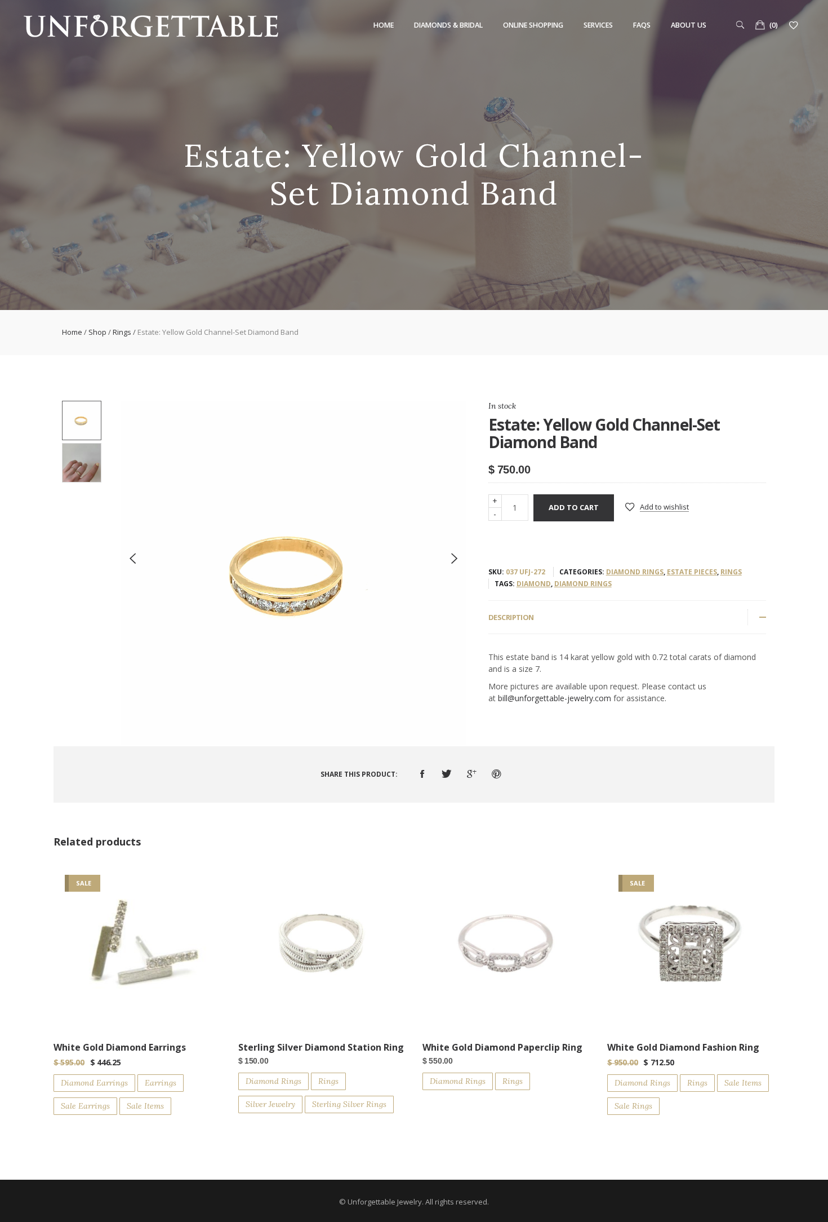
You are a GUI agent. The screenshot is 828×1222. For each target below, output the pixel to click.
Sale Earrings (85, 1106)
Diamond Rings (635, 572)
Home (383, 25)
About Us (688, 25)
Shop (97, 332)
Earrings (160, 1083)
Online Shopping (533, 25)
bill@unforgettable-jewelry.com (554, 698)
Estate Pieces (692, 572)
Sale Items (145, 1106)
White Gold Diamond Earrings (120, 1047)
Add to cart (574, 507)
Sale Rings (633, 1106)
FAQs (642, 25)
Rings (122, 332)
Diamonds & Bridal (448, 25)
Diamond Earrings (94, 1083)
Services (598, 25)
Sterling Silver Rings (349, 1104)
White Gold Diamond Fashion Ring (683, 1047)
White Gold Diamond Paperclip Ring (502, 1047)
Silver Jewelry (270, 1104)
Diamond (534, 583)
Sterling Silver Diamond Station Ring (321, 1047)
